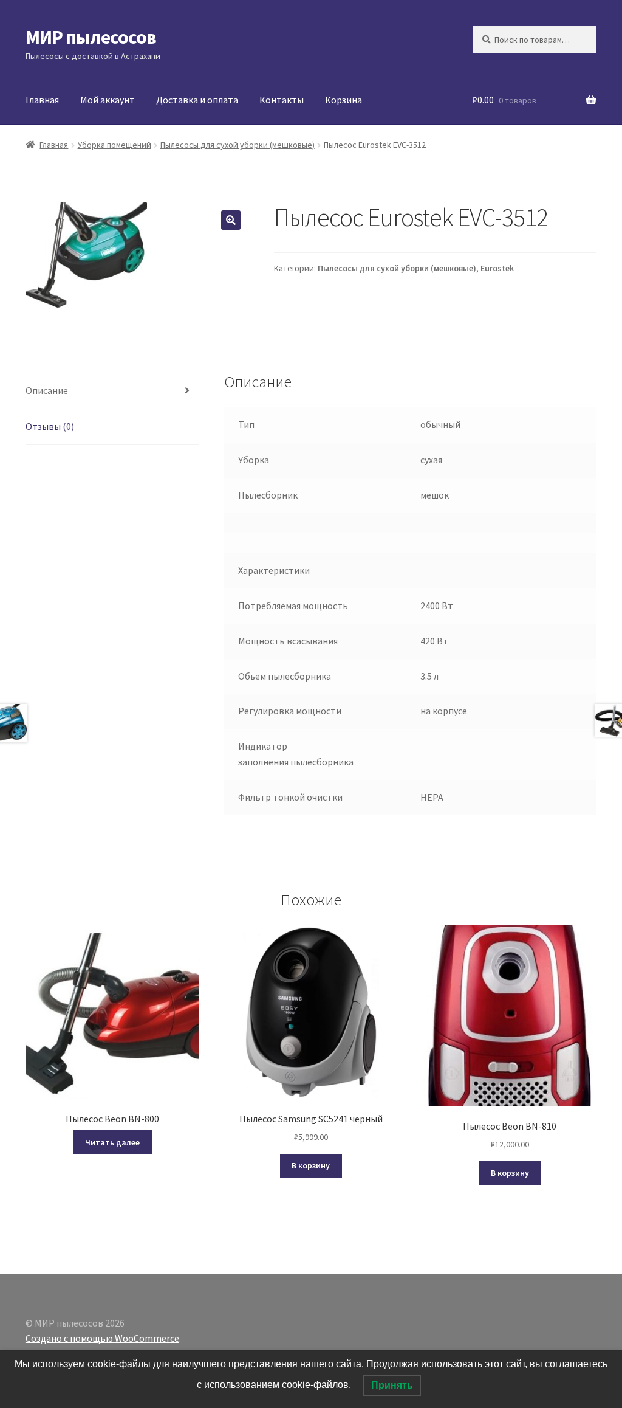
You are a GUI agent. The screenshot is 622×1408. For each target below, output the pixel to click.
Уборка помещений (114, 144)
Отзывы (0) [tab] (50, 426)
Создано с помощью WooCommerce (102, 1338)
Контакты (281, 100)
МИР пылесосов (91, 37)
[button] (231, 220)
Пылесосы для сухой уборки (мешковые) (237, 144)
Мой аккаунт (107, 100)
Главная (42, 100)
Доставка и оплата (197, 100)
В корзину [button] (311, 1165)
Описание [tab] (47, 390)
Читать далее (112, 1142)
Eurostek (497, 268)
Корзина (343, 100)
